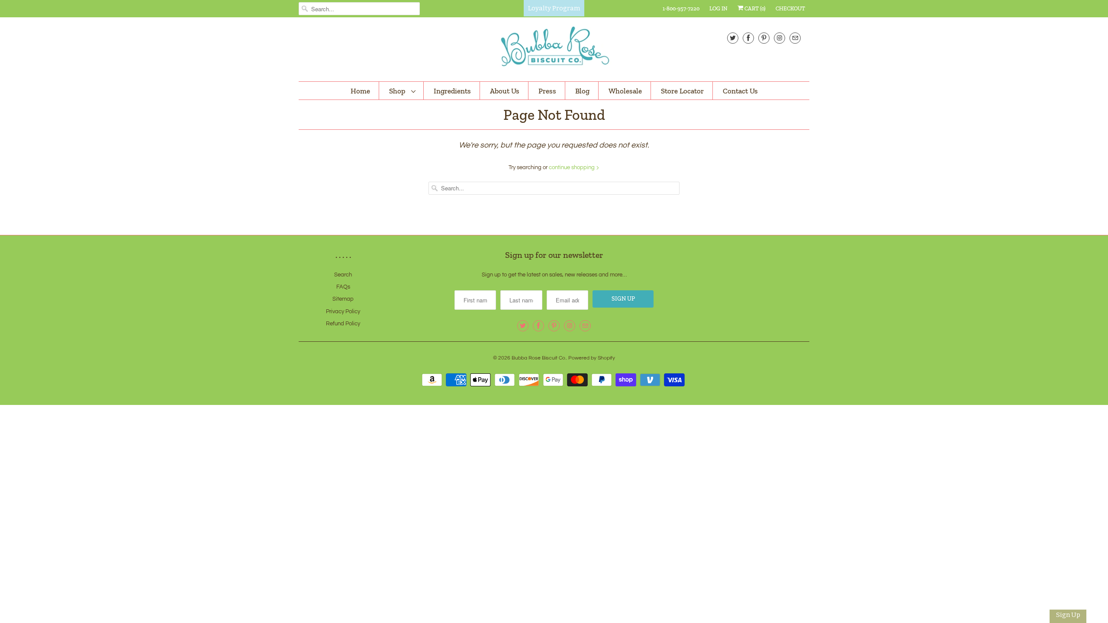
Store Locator (682, 91)
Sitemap (343, 299)
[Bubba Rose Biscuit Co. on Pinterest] (764, 38)
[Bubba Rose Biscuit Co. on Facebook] (748, 38)
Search (343, 275)
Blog (582, 91)
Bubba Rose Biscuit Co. (539, 358)
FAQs (343, 287)
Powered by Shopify (591, 358)
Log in (718, 8)
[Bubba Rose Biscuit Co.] (554, 48)
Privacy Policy (343, 311)
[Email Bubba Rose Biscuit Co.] (795, 38)
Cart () (754, 8)
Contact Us (740, 91)
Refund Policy (343, 324)
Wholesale (625, 91)
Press (547, 91)
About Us (504, 91)
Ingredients (452, 91)
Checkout (790, 8)
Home (360, 91)
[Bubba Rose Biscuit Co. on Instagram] (779, 38)
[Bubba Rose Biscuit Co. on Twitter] (732, 38)
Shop (398, 91)
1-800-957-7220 (681, 8)
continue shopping (572, 167)
